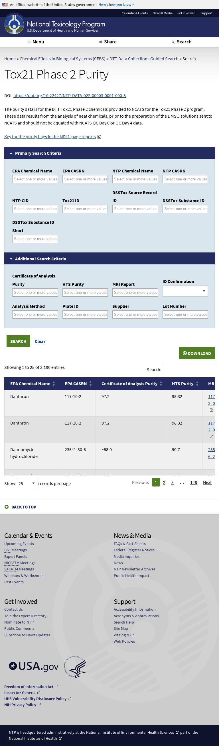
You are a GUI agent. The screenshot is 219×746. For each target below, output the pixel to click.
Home (10, 58)
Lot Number (174, 306)
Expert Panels (15, 556)
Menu (38, 41)
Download (199, 353)
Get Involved (186, 13)
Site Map (121, 628)
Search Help (124, 622)
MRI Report (123, 284)
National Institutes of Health (33, 738)
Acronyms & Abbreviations (136, 615)
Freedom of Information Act (28, 686)
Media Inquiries (126, 556)
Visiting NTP (124, 635)
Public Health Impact (131, 575)
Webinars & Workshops (23, 575)
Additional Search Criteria (40, 259)
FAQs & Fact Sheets (130, 543)
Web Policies (124, 641)
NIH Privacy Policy (20, 704)
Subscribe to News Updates (27, 635)
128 (193, 482)
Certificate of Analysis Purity (33, 280)
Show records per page (37, 483)
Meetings (15, 549)
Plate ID (70, 306)
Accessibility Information (135, 609)
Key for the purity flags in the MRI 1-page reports (50, 136)
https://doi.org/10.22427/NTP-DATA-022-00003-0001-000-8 (69, 95)
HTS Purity (73, 284)
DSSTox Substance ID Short (33, 226)
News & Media (163, 13)
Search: (154, 369)
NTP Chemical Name (132, 171)
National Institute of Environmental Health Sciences (130, 732)
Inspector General (20, 692)
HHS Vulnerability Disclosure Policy (35, 698)
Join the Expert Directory (25, 615)
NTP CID (20, 200)
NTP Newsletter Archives (134, 569)
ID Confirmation (178, 281)
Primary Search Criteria (38, 153)
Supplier (120, 306)
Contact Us (13, 609)
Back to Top (23, 507)
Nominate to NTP (19, 622)
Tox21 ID (70, 200)
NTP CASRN (174, 171)
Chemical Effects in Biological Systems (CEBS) (63, 58)
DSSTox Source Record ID (134, 197)
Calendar (135, 13)
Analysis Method (28, 306)
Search (184, 41)
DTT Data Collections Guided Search (144, 58)
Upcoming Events (19, 543)
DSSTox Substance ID (183, 200)
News (118, 562)
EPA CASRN (73, 171)
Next (207, 482)
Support (206, 13)
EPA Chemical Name (32, 171)
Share (110, 41)
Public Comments (19, 628)
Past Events (14, 581)
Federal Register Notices (134, 549)
